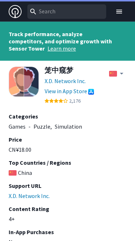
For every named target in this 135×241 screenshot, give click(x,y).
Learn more (62, 48)
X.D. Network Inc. (65, 81)
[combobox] (66, 11)
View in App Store (66, 91)
